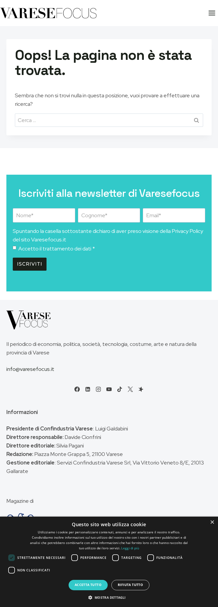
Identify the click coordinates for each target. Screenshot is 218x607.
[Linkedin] (87, 389)
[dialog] (109, 562)
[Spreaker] (141, 389)
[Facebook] (77, 389)
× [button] (212, 522)
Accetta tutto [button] (88, 585)
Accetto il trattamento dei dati (56, 248)
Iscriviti (29, 264)
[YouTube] (109, 389)
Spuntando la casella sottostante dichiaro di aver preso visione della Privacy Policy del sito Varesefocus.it (108, 235)
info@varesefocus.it (30, 369)
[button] (108, 597)
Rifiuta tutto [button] (130, 585)
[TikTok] (119, 389)
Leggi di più (130, 548)
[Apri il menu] (212, 12)
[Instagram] (98, 389)
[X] (130, 389)
